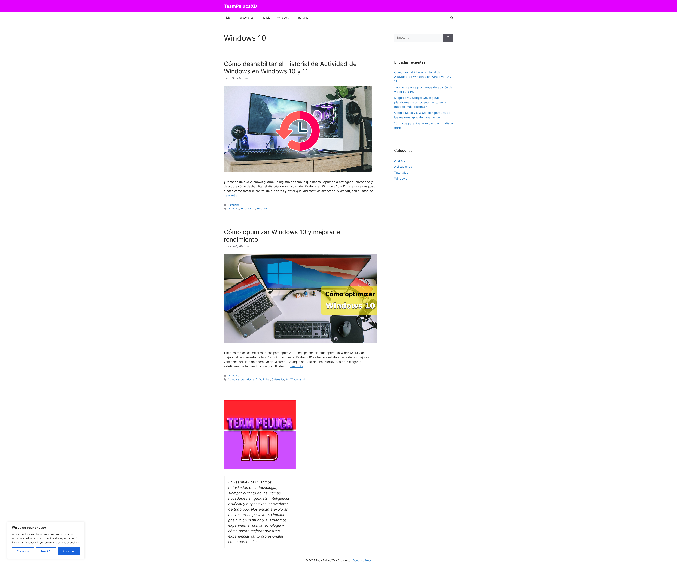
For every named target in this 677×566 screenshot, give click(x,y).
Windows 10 (247, 208)
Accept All (69, 551)
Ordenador (278, 379)
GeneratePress (362, 560)
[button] (452, 17)
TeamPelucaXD (240, 6)
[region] (46, 540)
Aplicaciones (246, 17)
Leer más (230, 195)
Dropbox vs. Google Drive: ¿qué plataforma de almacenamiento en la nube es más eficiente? (420, 102)
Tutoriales (302, 17)
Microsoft (251, 379)
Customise (23, 551)
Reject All (46, 551)
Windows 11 (264, 208)
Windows (283, 17)
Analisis (265, 17)
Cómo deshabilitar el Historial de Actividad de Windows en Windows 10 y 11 (290, 67)
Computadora (236, 379)
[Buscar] (448, 38)
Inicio (227, 17)
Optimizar (264, 379)
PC (287, 379)
